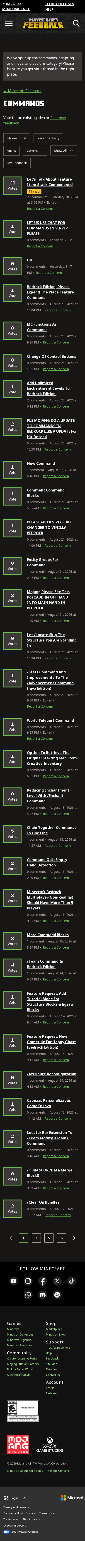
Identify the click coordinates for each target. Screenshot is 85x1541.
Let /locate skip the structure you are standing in (52, 640)
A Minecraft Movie (18, 1375)
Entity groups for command (42, 562)
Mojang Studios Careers (23, 1364)
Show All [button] (61, 150)
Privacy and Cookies (16, 1507)
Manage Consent (58, 1471)
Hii (29, 260)
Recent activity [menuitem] (48, 138)
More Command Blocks (48, 934)
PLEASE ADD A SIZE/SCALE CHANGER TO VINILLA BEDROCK (49, 527)
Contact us (53, 1375)
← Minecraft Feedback (22, 90)
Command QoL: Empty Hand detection (47, 862)
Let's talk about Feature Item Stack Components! (50, 182)
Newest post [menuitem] (17, 138)
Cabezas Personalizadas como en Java (49, 1103)
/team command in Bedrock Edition (45, 964)
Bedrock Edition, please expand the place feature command (50, 292)
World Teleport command (50, 720)
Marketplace (54, 1329)
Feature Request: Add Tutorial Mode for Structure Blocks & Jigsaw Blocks (50, 1001)
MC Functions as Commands (41, 327)
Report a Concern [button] (40, 208)
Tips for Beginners (58, 1348)
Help (49, 9)
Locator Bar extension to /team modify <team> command (49, 1138)
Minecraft (13, 1329)
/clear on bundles (43, 1202)
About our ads (31, 1519)
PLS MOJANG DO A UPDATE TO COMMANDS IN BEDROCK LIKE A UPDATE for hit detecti (52, 428)
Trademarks (10, 1519)
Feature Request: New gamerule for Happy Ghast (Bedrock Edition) (51, 1042)
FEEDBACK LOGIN (59, 4)
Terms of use (47, 1513)
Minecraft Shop (56, 1334)
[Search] (76, 23)
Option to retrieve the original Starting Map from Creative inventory (52, 758)
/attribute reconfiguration (51, 1073)
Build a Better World (20, 1369)
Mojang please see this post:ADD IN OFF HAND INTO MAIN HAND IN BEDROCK (48, 600)
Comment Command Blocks (46, 493)
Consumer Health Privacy (19, 1513)
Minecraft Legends (19, 1340)
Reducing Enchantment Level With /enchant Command (48, 796)
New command (41, 463)
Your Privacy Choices (24, 1531)
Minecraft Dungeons (20, 1334)
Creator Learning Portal (22, 1358)
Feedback (52, 1358)
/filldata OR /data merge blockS (50, 1173)
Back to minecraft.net (16, 6)
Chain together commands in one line (51, 830)
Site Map (51, 1364)
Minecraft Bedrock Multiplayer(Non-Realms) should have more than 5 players (50, 900)
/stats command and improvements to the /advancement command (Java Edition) (50, 680)
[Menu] (9, 23)
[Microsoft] (73, 1497)
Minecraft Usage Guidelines (25, 1471)
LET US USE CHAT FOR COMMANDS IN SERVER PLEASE (47, 228)
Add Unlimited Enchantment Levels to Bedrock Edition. (48, 388)
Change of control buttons (51, 356)
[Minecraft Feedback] (42, 23)
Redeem (51, 1393)
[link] (13, 1281)
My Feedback (17, 163)
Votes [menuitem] (11, 150)
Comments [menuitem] (35, 150)
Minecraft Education (20, 1345)
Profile (50, 1388)
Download (52, 1369)
